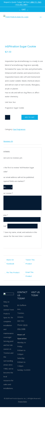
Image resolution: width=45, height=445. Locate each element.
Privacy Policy (22, 402)
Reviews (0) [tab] (8, 141)
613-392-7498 (21, 4)
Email (4, 226)
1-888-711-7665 (35, 2)
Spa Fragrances (19, 129)
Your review (7, 193)
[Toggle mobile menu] (41, 16)
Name (5, 215)
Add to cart (29, 117)
